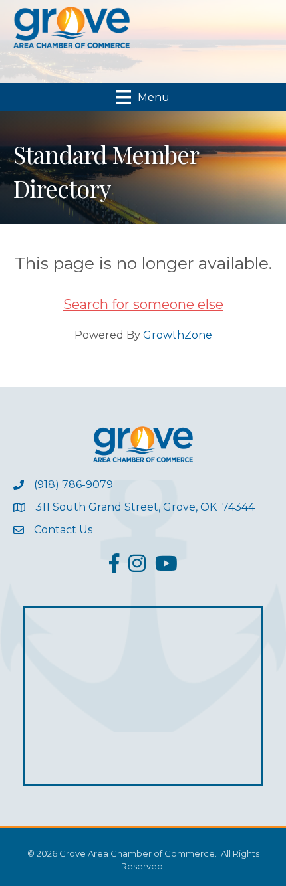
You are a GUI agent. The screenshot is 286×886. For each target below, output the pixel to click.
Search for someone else (143, 304)
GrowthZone (177, 335)
